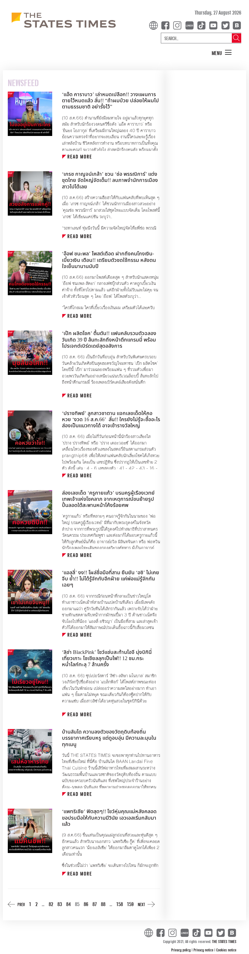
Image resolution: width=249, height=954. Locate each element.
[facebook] (166, 24)
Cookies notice (226, 949)
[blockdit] (236, 24)
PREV (21, 904)
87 (94, 904)
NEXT (141, 904)
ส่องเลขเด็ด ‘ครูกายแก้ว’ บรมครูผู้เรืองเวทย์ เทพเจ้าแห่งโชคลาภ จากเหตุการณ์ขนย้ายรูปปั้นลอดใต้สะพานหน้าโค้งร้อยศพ (108, 499)
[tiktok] (202, 24)
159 (130, 904)
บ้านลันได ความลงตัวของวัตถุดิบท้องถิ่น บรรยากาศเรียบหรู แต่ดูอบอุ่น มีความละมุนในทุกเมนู (109, 738)
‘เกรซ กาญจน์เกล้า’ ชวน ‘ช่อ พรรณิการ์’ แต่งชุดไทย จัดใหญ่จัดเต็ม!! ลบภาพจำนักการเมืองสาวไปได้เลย (110, 180)
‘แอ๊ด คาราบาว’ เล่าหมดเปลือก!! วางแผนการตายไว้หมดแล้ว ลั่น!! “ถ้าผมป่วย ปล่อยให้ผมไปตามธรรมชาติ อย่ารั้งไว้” (110, 101)
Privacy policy (181, 949)
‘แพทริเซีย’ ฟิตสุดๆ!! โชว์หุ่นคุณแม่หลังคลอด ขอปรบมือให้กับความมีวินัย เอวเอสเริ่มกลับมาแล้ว (109, 818)
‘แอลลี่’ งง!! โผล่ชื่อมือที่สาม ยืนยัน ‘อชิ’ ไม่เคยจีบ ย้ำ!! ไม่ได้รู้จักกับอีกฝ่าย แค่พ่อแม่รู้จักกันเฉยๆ (110, 579)
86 (86, 904)
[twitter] (225, 24)
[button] (222, 53)
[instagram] (178, 24)
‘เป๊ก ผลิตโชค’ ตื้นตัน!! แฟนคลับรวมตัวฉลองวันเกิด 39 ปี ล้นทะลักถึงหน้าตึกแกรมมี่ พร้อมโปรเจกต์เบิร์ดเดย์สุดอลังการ (109, 340)
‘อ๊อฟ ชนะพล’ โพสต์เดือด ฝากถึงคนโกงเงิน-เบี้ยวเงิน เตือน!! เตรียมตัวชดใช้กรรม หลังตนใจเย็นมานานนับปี (109, 260)
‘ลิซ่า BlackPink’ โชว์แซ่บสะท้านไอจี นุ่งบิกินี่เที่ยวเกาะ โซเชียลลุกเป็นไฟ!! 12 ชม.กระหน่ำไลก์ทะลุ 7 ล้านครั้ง (107, 658)
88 (103, 904)
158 (119, 904)
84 (68, 904)
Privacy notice (204, 949)
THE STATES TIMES (224, 941)
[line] (190, 24)
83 (59, 904)
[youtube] (214, 24)
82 (51, 904)
